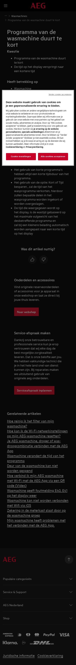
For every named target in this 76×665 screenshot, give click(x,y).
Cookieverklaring (14, 147)
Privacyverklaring (34, 147)
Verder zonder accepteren (60, 94)
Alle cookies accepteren (53, 156)
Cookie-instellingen (21, 156)
